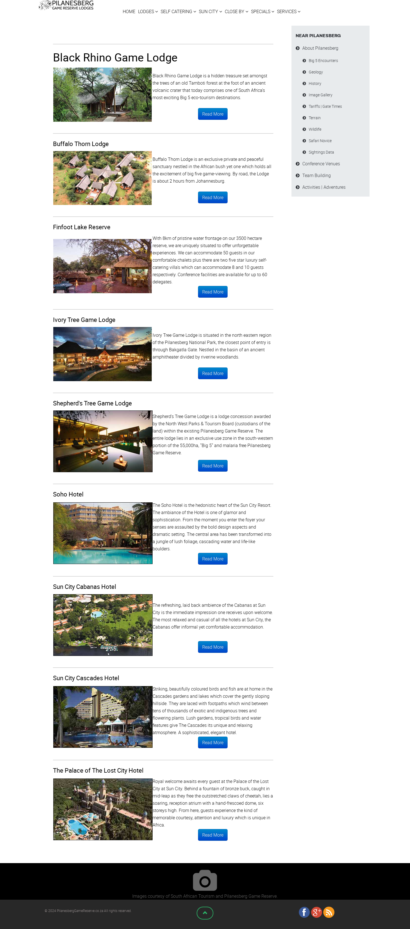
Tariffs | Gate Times (325, 106)
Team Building (316, 175)
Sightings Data (321, 152)
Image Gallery (320, 94)
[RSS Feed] (328, 912)
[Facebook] (304, 912)
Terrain (315, 117)
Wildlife (315, 129)
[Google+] (316, 912)
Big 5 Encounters (323, 60)
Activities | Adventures (324, 187)
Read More (212, 114)
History (315, 83)
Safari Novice (320, 140)
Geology (316, 72)
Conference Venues (321, 164)
